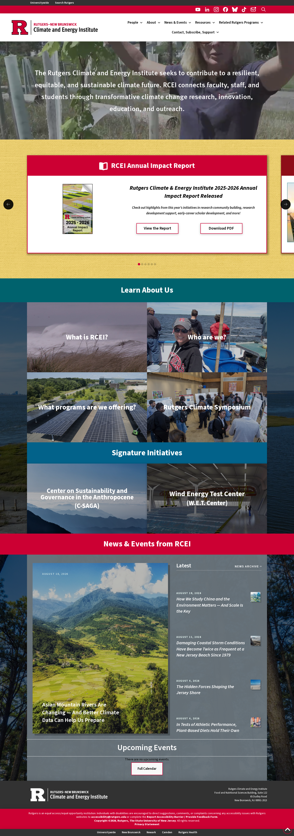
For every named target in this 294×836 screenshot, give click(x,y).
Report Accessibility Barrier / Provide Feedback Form (182, 817)
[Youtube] (198, 9)
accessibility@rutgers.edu (108, 817)
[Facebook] (225, 9)
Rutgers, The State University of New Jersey (146, 821)
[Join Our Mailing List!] (253, 9)
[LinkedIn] (207, 9)
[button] (263, 9)
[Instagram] (216, 9)
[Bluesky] (235, 9)
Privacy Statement (147, 824)
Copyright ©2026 (105, 821)
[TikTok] (244, 9)
